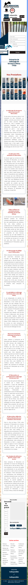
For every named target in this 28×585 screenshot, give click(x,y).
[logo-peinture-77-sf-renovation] (11, 4)
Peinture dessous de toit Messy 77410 (5, 561)
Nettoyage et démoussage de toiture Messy (22, 553)
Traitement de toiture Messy (21, 545)
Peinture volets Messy (6, 544)
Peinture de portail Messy (6, 549)
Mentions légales (14, 582)
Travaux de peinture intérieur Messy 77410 (22, 560)
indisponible (13, 15)
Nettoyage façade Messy (14, 563)
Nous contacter (17, 19)
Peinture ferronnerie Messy (5, 554)
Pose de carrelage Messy (13, 545)
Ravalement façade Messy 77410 (14, 558)
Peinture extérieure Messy (13, 552)
